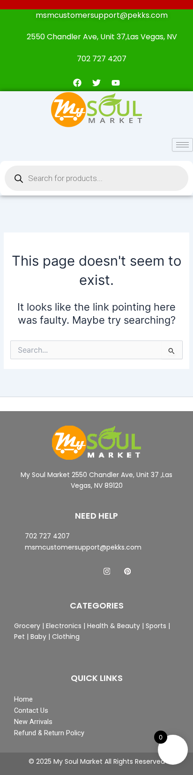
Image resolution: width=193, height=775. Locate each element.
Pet (19, 636)
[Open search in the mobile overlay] (96, 178)
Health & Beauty (112, 625)
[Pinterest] (127, 572)
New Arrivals (33, 721)
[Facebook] (66, 572)
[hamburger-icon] (182, 145)
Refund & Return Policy (49, 733)
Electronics (63, 625)
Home (23, 699)
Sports (156, 625)
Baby (37, 636)
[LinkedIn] (107, 572)
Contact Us (31, 710)
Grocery (28, 625)
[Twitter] (86, 572)
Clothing (66, 636)
